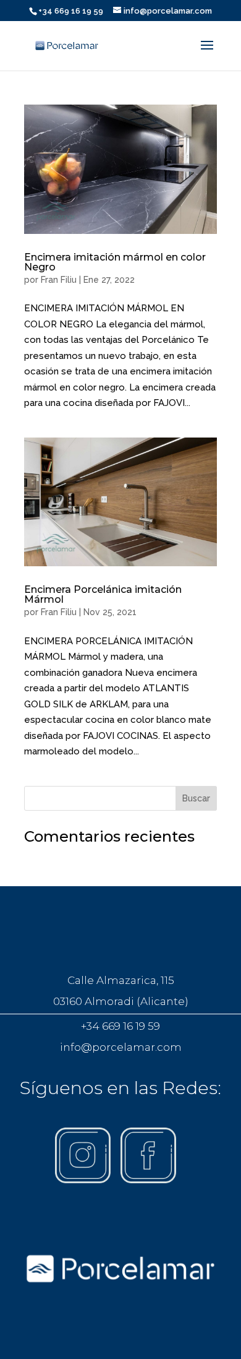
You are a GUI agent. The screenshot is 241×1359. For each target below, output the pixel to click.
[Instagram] (83, 1180)
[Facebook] (148, 1180)
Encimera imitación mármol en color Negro (115, 262)
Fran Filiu (59, 280)
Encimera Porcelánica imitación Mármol (103, 594)
